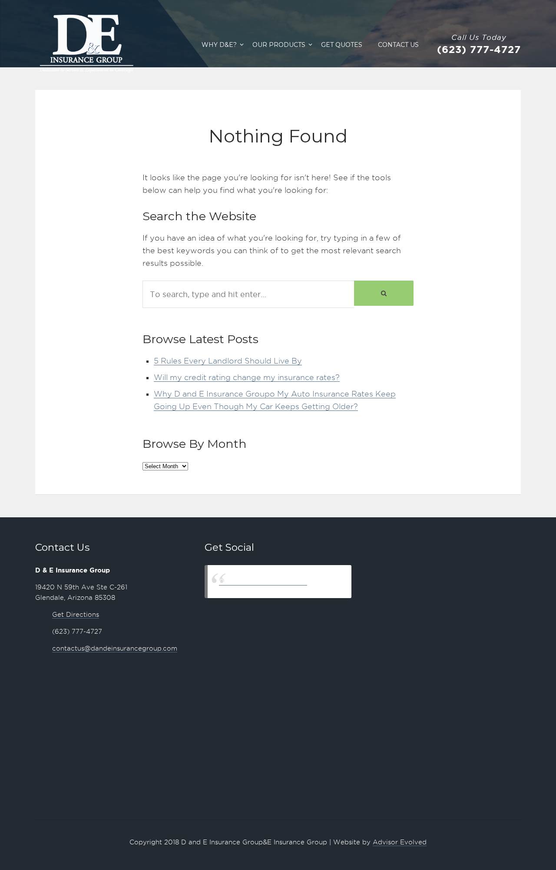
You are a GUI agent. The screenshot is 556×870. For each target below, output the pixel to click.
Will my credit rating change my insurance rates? (247, 377)
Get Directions (75, 614)
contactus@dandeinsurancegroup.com (114, 648)
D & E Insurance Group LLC (263, 581)
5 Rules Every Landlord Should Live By (228, 361)
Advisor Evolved (400, 842)
